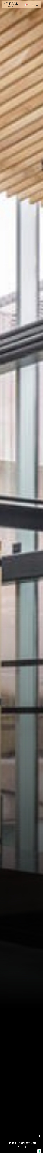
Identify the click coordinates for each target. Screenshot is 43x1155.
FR (29, 5)
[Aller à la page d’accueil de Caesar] (11, 4)
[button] (40, 1136)
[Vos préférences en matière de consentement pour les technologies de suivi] (39, 1151)
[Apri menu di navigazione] (37, 5)
